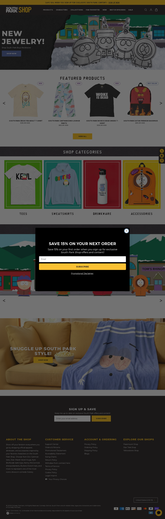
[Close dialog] (126, 231)
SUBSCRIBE (82, 266)
